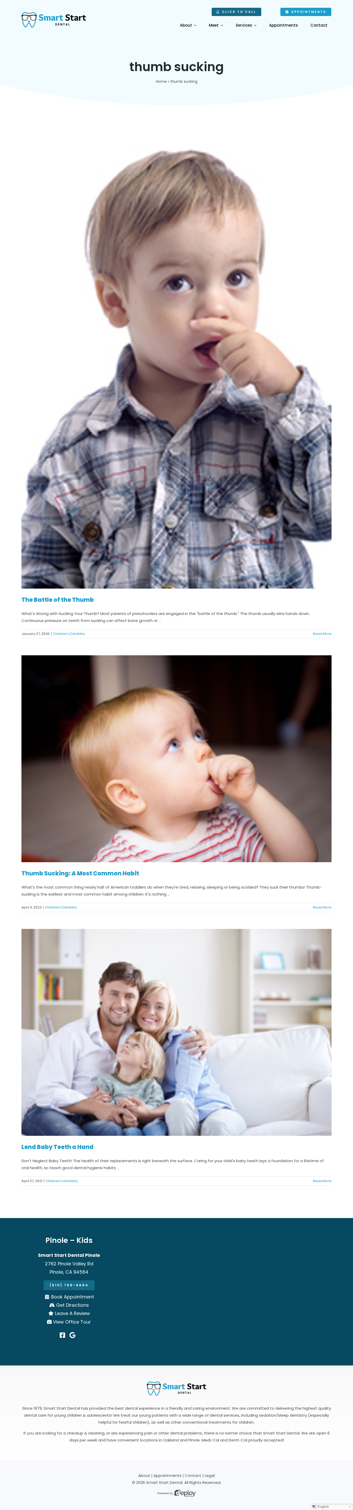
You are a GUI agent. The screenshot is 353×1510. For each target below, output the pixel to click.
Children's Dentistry (69, 633)
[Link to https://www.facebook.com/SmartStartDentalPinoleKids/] (62, 1335)
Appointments (167, 1475)
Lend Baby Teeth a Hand (57, 1147)
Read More (322, 633)
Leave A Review (72, 1313)
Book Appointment (72, 1297)
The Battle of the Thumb (57, 600)
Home (161, 81)
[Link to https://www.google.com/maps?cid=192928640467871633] (72, 1335)
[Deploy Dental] (185, 1493)
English (323, 1507)
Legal (210, 1475)
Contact (193, 1475)
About (144, 1475)
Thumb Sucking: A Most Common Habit (80, 873)
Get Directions (72, 1305)
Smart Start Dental (164, 1482)
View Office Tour (72, 1322)
